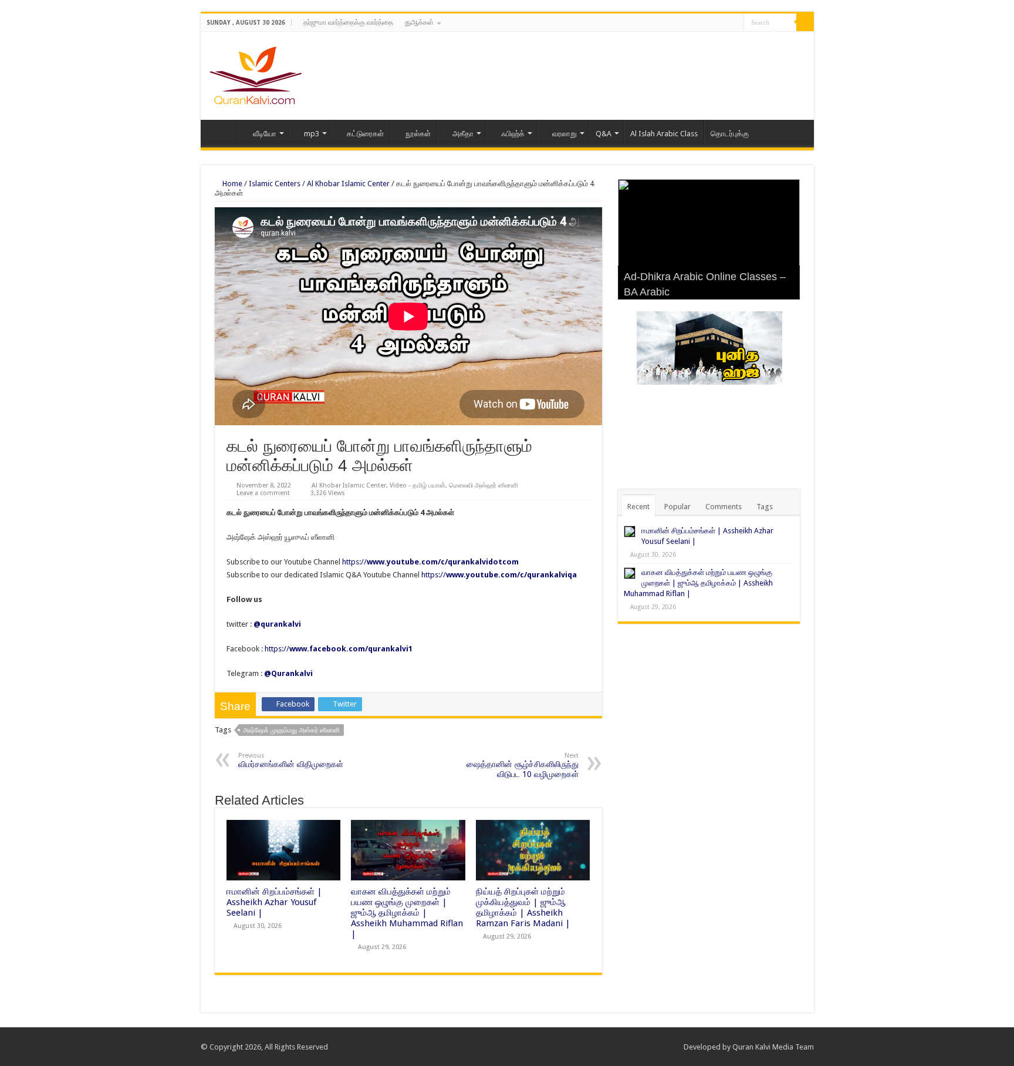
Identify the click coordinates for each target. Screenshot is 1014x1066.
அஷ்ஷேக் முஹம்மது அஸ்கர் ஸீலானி (291, 730)
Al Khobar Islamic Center (348, 183)
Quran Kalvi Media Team (773, 1047)
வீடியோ (264, 133)
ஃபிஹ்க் (513, 133)
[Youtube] (735, 23)
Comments (723, 506)
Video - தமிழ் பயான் (417, 485)
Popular (677, 506)
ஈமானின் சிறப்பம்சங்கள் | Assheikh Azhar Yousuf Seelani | (274, 902)
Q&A (603, 133)
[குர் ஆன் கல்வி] (255, 73)
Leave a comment (263, 493)
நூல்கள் (418, 133)
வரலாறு (564, 133)
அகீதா (463, 133)
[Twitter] (723, 23)
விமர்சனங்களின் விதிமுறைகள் (290, 760)
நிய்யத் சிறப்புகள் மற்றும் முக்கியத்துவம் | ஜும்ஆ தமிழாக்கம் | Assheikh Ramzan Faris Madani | (523, 907)
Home (222, 132)
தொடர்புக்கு (730, 133)
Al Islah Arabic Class (664, 133)
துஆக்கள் (419, 22)
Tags (764, 506)
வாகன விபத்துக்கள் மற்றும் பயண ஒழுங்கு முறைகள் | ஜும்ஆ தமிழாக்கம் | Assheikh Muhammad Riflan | (407, 912)
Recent (638, 506)
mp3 (311, 133)
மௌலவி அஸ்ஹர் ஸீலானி (483, 485)
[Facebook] (712, 23)
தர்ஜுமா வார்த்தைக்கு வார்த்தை (348, 22)
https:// (430, 561)
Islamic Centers (274, 183)
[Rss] (701, 23)
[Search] (805, 22)
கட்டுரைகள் (365, 133)
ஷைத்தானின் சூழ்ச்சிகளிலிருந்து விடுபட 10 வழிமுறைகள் (523, 765)
